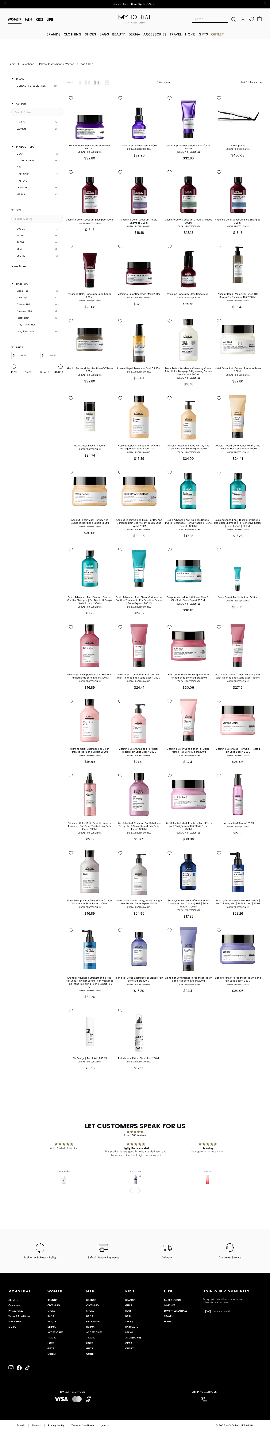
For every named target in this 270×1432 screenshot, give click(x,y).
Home (11, 64)
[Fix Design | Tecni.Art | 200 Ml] (89, 1029)
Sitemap (36, 1425)
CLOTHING (72, 34)
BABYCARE (131, 1327)
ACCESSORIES (154, 34)
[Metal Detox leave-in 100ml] (89, 417)
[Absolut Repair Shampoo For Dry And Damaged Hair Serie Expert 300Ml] (139, 417)
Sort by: (249, 82)
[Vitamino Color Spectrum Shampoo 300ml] (89, 191)
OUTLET (217, 34)
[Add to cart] (108, 108)
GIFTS (203, 34)
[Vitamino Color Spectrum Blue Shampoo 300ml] (238, 191)
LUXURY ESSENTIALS (175, 1310)
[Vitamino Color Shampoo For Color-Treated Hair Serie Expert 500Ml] (139, 720)
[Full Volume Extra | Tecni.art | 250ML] (139, 1029)
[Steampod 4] (238, 117)
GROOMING (93, 1321)
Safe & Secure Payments (103, 1257)
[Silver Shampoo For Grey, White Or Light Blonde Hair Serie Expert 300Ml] (89, 872)
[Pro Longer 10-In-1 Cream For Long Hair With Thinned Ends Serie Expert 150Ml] (238, 646)
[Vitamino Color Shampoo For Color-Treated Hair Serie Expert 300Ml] (89, 720)
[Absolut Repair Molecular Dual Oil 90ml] (139, 339)
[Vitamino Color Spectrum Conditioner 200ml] (89, 265)
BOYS (128, 1310)
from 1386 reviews (135, 1135)
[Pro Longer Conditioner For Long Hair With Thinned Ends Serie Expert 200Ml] (139, 646)
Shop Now (146, 4)
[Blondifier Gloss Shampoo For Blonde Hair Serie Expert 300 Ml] (139, 949)
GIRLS (128, 1305)
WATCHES (169, 1305)
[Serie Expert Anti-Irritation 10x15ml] (238, 568)
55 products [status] (163, 82)
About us (13, 1300)
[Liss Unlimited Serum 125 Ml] (238, 794)
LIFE (50, 19)
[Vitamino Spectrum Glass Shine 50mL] (188, 265)
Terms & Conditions (19, 1316)
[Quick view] (108, 98)
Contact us (14, 1305)
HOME (190, 34)
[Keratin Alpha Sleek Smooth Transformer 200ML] (188, 117)
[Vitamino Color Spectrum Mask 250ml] (139, 265)
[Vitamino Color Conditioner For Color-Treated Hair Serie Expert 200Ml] (188, 720)
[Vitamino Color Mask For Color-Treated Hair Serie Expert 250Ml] (238, 720)
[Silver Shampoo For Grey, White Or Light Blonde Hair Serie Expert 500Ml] (139, 872)
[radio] (80, 82)
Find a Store (15, 1321)
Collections (27, 64)
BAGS (104, 34)
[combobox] (210, 19)
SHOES (90, 34)
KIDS (39, 19)
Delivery (167, 1257)
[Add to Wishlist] (71, 98)
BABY (128, 1316)
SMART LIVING (172, 1300)
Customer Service (230, 1257)
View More (18, 266)
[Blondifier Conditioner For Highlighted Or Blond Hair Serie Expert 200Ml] (188, 949)
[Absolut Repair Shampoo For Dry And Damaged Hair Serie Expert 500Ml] (188, 417)
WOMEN (15, 19)
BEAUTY (118, 34)
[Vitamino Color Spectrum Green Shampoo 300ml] (188, 191)
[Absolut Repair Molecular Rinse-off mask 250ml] (89, 339)
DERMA (134, 34)
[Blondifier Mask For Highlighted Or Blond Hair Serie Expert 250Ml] (238, 949)
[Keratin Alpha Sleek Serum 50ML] (139, 117)
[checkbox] (36, 86)
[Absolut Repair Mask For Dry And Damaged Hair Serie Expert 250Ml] (89, 491)
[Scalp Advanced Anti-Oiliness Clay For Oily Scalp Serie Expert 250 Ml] (188, 568)
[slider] (14, 366)
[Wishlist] (251, 19)
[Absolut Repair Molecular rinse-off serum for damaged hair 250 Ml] (238, 265)
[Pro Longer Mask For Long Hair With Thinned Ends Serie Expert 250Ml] (188, 646)
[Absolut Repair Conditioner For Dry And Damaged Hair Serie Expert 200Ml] (238, 417)
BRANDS (53, 34)
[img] (135, 1132)
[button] (5, 4)
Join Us (12, 1327)
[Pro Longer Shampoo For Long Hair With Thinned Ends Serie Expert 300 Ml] (89, 646)
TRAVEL (176, 34)
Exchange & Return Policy (40, 1257)
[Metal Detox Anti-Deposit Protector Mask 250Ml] (238, 339)
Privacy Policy (15, 1310)
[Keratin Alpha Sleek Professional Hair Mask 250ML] (89, 117)
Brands (21, 1425)
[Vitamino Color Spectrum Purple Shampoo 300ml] (139, 191)
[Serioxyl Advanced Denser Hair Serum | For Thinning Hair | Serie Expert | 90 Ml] (238, 872)
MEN (28, 19)
